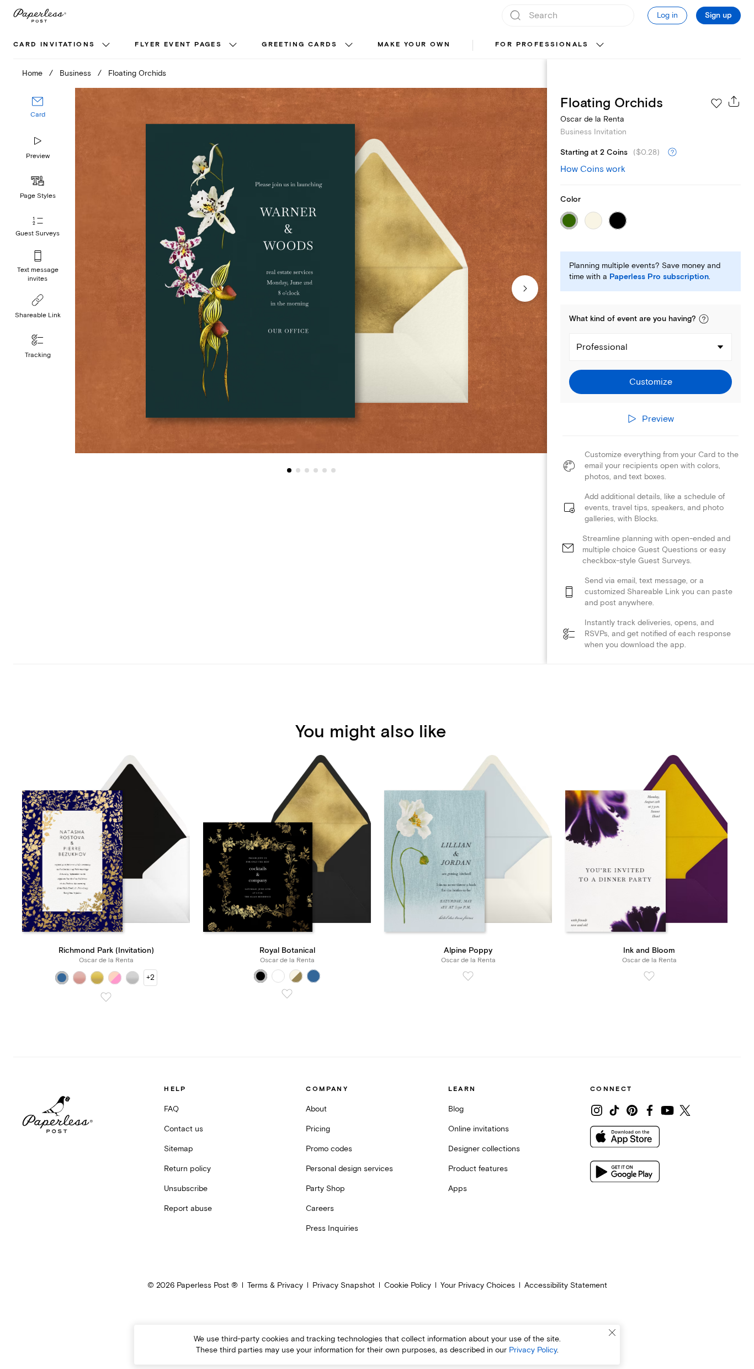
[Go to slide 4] (307, 470)
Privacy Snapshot (343, 1285)
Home (32, 73)
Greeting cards (300, 44)
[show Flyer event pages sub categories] (233, 45)
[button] (703, 318)
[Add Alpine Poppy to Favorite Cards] (468, 976)
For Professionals (542, 44)
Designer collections (484, 1148)
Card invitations (54, 44)
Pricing (318, 1129)
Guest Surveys (37, 233)
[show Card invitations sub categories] (106, 45)
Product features (478, 1168)
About (316, 1109)
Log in (667, 15)
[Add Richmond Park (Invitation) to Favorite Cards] (106, 997)
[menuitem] (63, 45)
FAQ (171, 1109)
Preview (38, 156)
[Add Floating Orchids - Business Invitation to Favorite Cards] (716, 103)
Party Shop (325, 1188)
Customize (650, 381)
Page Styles (38, 196)
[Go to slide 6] (324, 470)
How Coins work (592, 169)
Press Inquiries (332, 1228)
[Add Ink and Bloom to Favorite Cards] (649, 976)
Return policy (187, 1168)
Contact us (183, 1129)
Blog (456, 1109)
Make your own (414, 44)
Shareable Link (38, 315)
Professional (602, 347)
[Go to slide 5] (316, 470)
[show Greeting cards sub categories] (348, 45)
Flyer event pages (178, 44)
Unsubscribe (186, 1188)
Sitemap (178, 1148)
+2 (150, 977)
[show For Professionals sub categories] (600, 45)
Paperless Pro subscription (659, 277)
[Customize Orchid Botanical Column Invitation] (311, 270)
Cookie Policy (407, 1285)
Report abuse (188, 1208)
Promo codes (329, 1148)
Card (37, 115)
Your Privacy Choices (477, 1285)
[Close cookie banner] (612, 1332)
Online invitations (478, 1129)
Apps (457, 1188)
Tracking (38, 355)
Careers (320, 1208)
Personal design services (349, 1168)
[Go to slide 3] (298, 470)
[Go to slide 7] (333, 470)
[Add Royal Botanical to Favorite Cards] (287, 993)
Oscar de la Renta (592, 119)
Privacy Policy (533, 1350)
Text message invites (38, 274)
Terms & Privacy (275, 1285)
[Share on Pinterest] (632, 1110)
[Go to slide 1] (289, 470)
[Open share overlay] (734, 101)
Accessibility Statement (565, 1285)
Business (75, 73)
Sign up (718, 15)
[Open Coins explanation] (672, 152)
